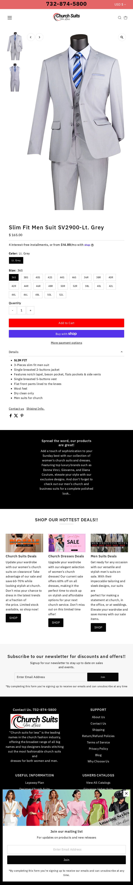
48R (50, 286)
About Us (98, 717)
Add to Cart (66, 323)
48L (37, 294)
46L (26, 294)
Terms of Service (98, 742)
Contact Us (98, 723)
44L (14, 294)
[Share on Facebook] (11, 416)
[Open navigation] (19, 17)
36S (14, 277)
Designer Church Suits (34, 789)
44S (62, 277)
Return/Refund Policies (98, 736)
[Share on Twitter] (16, 416)
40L (99, 286)
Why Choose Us (98, 761)
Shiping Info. (35, 408)
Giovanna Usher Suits (98, 789)
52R (75, 286)
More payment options (66, 343)
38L (87, 286)
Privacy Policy (98, 749)
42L (111, 286)
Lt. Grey (16, 260)
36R (86, 277)
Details (13, 352)
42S (50, 277)
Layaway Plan (34, 783)
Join (103, 677)
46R (38, 286)
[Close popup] (126, 793)
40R (111, 277)
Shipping (98, 730)
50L (49, 294)
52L (61, 294)
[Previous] (31, 37)
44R (26, 286)
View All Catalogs (98, 783)
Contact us (16, 408)
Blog (98, 755)
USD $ (118, 4)
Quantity (15, 303)
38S (26, 277)
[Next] (39, 37)
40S (38, 277)
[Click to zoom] (122, 37)
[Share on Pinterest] (22, 416)
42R (14, 286)
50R (63, 286)
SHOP (13, 618)
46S (74, 277)
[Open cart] (125, 17)
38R (98, 277)
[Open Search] (119, 17)
